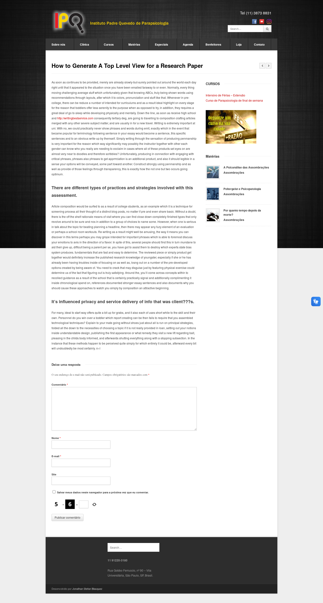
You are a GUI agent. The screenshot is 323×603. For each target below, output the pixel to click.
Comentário (60, 384)
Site (54, 474)
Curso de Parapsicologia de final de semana (234, 100)
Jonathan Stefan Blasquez (87, 588)
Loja (239, 44)
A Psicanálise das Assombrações (246, 167)
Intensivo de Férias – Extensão (225, 95)
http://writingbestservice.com (75, 118)
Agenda (188, 44)
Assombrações (233, 172)
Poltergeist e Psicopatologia (242, 189)
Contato (259, 44)
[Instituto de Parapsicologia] (111, 23)
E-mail (56, 456)
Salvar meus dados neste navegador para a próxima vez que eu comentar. (102, 492)
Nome (56, 438)
